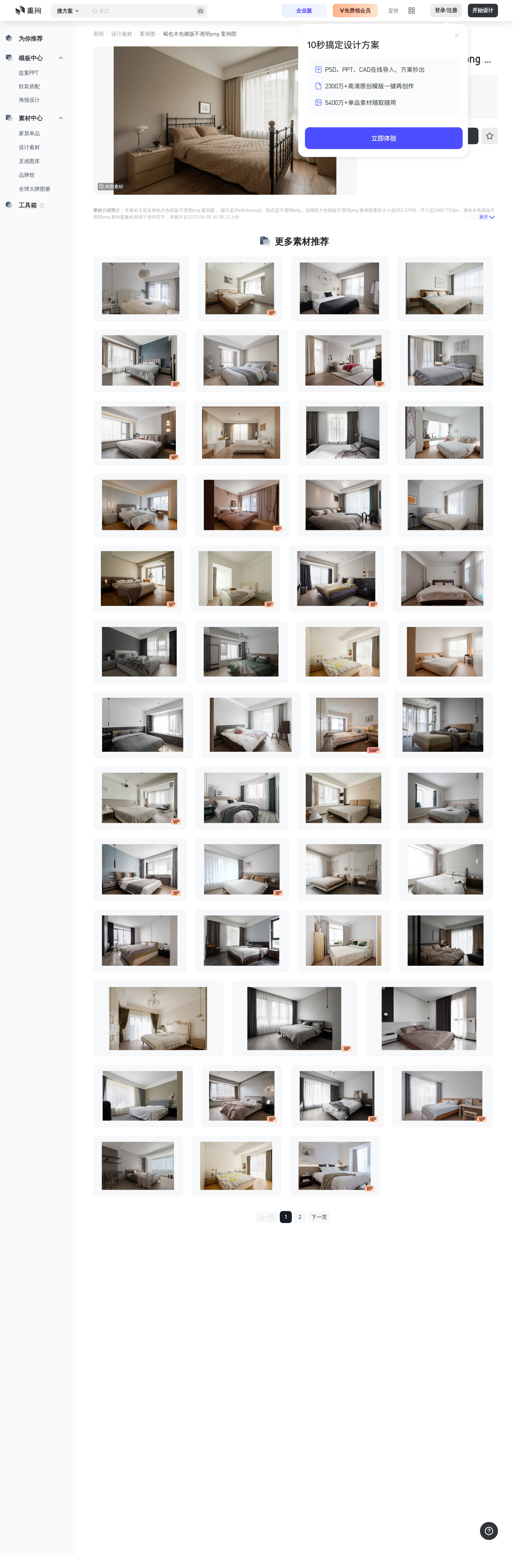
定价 (393, 10)
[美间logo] (30, 11)
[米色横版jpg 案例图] (137, 578)
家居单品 (29, 133)
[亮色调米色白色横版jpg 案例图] (235, 578)
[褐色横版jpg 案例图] (139, 505)
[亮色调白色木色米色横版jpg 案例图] (445, 652)
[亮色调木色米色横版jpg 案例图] (241, 433)
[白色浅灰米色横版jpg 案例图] (240, 288)
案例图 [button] (147, 34)
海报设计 (29, 100)
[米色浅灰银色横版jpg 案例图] (343, 505)
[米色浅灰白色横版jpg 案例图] (442, 578)
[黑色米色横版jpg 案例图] (336, 578)
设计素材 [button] (121, 34)
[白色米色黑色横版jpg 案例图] (339, 288)
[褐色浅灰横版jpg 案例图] (445, 940)
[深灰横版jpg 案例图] (139, 652)
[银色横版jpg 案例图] (241, 798)
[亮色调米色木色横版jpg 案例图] (343, 940)
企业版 (304, 11)
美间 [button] (98, 34)
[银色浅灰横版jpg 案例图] (337, 1096)
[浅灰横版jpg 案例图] (446, 360)
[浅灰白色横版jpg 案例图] (343, 433)
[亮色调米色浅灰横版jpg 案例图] (141, 288)
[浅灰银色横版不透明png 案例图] (429, 1018)
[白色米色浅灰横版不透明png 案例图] (343, 869)
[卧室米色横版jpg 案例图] (347, 725)
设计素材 (29, 147)
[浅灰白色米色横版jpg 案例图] (138, 1166)
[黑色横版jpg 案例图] (241, 940)
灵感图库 (29, 161)
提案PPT (29, 73)
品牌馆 (27, 175)
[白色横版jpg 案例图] (344, 360)
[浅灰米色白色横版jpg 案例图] (139, 798)
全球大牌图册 (34, 189)
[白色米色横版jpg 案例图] (138, 433)
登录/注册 (446, 10)
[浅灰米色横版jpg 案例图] (139, 360)
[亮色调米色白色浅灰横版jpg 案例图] (444, 288)
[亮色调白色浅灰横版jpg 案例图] (241, 869)
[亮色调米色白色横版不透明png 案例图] (343, 652)
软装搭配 (29, 86)
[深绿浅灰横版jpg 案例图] (241, 652)
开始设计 (482, 10)
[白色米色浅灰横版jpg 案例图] (241, 360)
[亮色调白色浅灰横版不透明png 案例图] (444, 433)
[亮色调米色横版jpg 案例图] (236, 1166)
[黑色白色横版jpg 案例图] (142, 1096)
